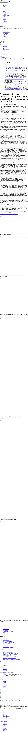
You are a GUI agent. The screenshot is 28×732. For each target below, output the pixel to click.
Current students (6, 629)
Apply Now (5, 46)
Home (4, 8)
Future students (6, 626)
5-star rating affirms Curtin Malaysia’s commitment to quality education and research (16, 68)
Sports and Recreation (7, 641)
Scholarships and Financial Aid (9, 642)
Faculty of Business (7, 655)
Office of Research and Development (10, 653)
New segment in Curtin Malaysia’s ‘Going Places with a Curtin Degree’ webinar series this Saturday (16, 78)
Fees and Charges (6, 643)
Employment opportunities (8, 631)
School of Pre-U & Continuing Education (11, 659)
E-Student (5, 21)
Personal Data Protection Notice (9, 719)
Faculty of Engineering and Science (10, 654)
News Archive (6, 9)
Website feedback (3, 721)
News (7, 57)
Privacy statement (6, 716)
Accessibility (5, 717)
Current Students (6, 15)
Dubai (4, 666)
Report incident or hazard (8, 645)
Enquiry (4, 723)
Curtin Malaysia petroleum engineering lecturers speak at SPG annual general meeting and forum (16, 89)
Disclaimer (5, 715)
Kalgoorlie (5, 665)
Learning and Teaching (7, 652)
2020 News (2, 57)
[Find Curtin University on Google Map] (7, 672)
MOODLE (5, 20)
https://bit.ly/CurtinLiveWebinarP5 (19, 122)
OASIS (4, 19)
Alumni (4, 632)
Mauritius (5, 669)
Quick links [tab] (5, 5)
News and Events (6, 633)
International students (7, 627)
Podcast (4, 12)
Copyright (5, 714)
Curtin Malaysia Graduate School (9, 658)
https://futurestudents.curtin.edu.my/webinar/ (9, 214)
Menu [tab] (4, 4)
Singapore (5, 670)
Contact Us (5, 638)
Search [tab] (4, 6)
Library (4, 14)
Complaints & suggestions (8, 647)
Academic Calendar (7, 644)
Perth (4, 664)
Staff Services (5, 16)
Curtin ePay (5, 22)
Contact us (5, 18)
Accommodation (6, 640)
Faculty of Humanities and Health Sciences (11, 656)
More (4, 54)
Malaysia (4, 667)
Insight (4, 11)
